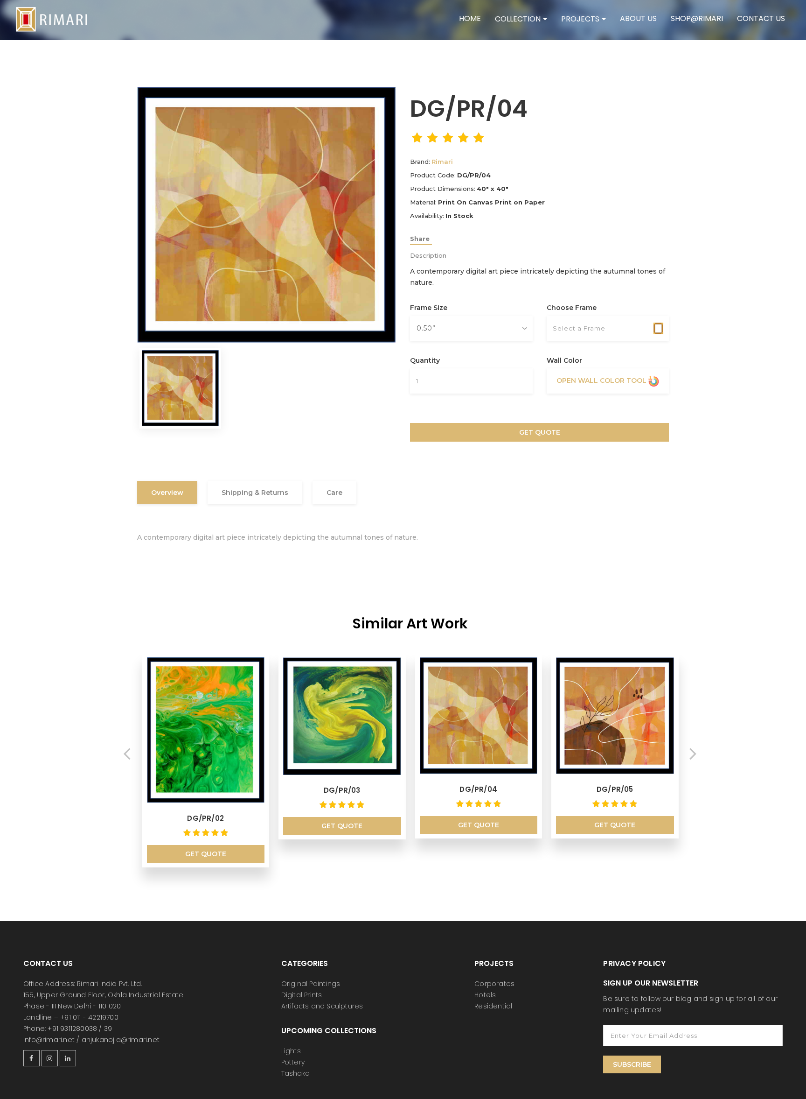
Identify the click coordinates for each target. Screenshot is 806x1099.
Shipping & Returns (255, 492)
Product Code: (433, 175)
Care (334, 492)
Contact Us (761, 18)
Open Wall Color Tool (602, 380)
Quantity (425, 360)
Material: (423, 202)
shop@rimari (697, 18)
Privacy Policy (634, 963)
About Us (638, 18)
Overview (167, 492)
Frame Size (428, 307)
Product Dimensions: (442, 188)
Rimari (442, 161)
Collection (518, 19)
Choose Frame (572, 307)
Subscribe (632, 1064)
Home (470, 18)
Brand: (420, 161)
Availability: (427, 215)
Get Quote (539, 432)
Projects (580, 19)
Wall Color (564, 360)
